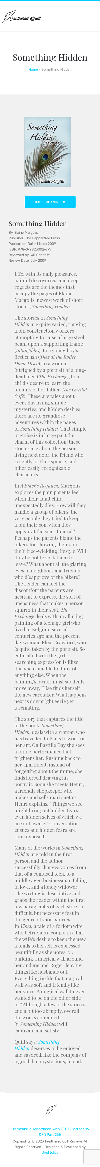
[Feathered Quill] (50, 1114)
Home (33, 69)
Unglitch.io (50, 1152)
